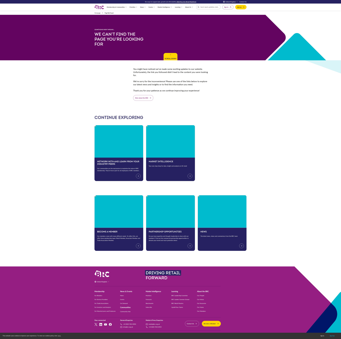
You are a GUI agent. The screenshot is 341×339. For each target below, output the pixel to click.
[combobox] (209, 7)
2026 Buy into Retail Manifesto (186, 2)
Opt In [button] (322, 336)
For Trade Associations (101, 303)
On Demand (124, 303)
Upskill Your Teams (177, 307)
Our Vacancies (201, 303)
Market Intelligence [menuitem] (164, 7)
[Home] (99, 7)
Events (122, 299)
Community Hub (125, 311)
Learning (174, 291)
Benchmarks (149, 303)
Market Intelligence (153, 291)
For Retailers (98, 295)
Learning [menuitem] (177, 7)
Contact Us (243, 2)
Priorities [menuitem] (132, 7)
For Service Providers (101, 299)
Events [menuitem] (151, 7)
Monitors (148, 295)
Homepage (97, 13)
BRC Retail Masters (177, 303)
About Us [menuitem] (188, 7)
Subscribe (149, 307)
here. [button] (59, 336)
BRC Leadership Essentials (179, 295)
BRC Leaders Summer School (180, 299)
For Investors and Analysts (102, 307)
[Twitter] (95, 324)
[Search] (198, 7)
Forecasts (149, 299)
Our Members (201, 311)
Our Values (200, 299)
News (122, 295)
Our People (200, 295)
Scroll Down (170, 58)
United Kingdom (230, 2)
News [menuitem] (142, 7)
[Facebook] (110, 324)
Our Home (200, 307)
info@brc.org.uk (128, 327)
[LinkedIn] (100, 324)
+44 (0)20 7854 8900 (129, 324)
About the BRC (203, 291)
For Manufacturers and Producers (105, 311)
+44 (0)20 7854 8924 (155, 327)
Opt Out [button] (332, 336)
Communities (125, 307)
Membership (99, 291)
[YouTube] (105, 324)
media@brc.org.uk (154, 324)
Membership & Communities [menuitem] (116, 7)
